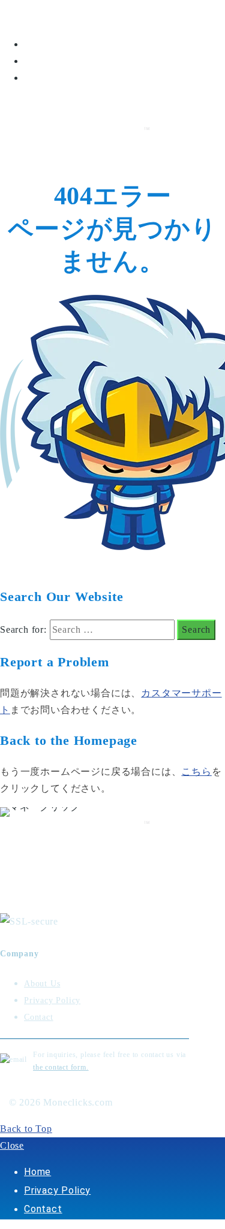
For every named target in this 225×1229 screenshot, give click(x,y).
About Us (42, 983)
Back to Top (26, 1129)
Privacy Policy (57, 61)
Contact (43, 77)
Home (37, 44)
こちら (196, 771)
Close (12, 1145)
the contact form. (61, 1067)
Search (196, 629)
